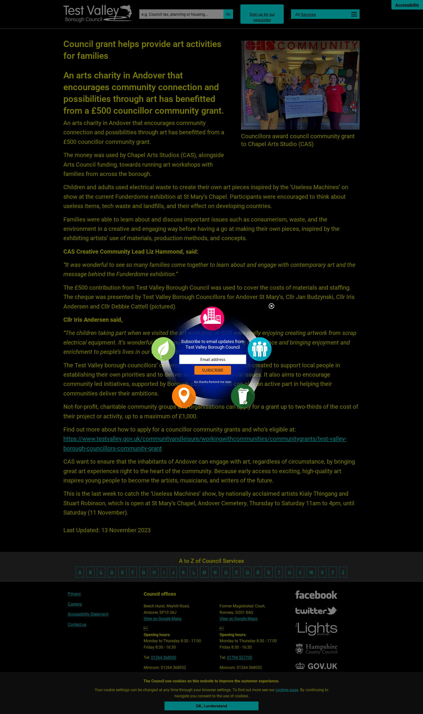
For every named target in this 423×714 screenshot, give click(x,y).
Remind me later (220, 382)
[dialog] (211, 357)
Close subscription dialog (271, 306)
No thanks (201, 382)
